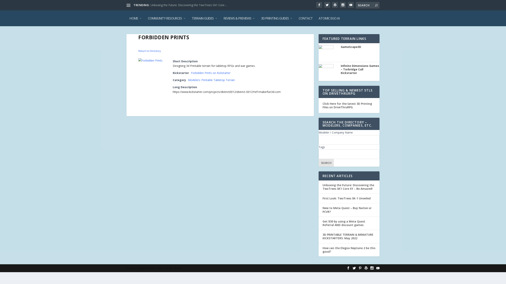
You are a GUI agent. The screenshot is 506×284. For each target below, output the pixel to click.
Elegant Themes (147, 268)
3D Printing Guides (275, 18)
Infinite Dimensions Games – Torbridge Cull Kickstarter (360, 69)
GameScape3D (351, 47)
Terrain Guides (203, 18)
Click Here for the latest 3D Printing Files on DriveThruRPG (347, 105)
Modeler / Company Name (336, 132)
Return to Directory (149, 51)
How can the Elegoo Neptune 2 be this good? (349, 249)
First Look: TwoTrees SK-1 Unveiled (347, 198)
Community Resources (165, 18)
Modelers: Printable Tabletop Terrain (211, 80)
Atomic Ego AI (329, 18)
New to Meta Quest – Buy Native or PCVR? (347, 209)
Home (133, 18)
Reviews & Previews (237, 18)
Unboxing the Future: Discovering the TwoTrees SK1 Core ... (189, 5)
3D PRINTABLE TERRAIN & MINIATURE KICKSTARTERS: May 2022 (348, 236)
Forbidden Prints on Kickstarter (210, 73)
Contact (306, 18)
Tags (322, 147)
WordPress (175, 268)
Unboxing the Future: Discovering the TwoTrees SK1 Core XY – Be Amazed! (348, 187)
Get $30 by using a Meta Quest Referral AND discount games (344, 223)
